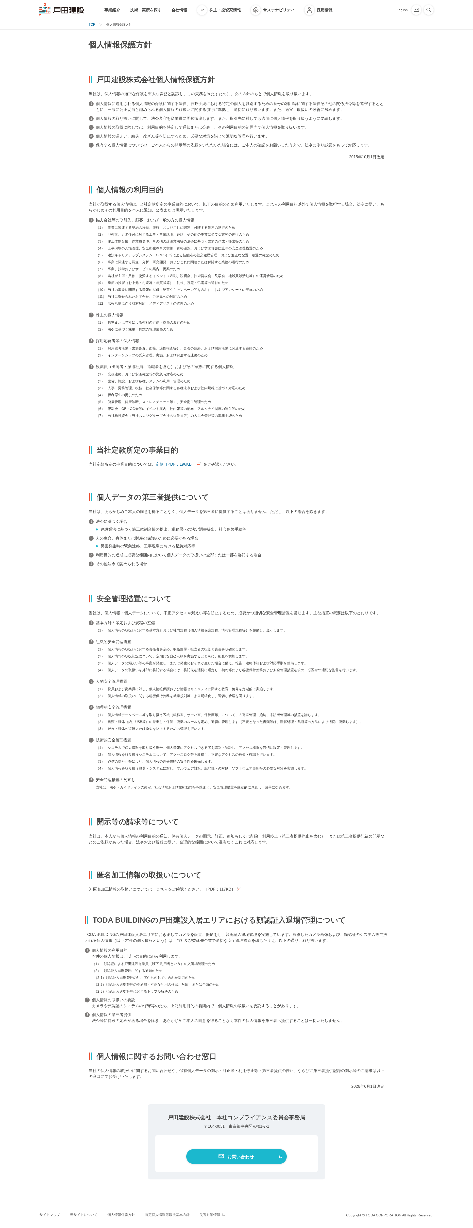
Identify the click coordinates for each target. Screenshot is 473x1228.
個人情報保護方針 (121, 1215)
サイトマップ (49, 1215)
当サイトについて (84, 1215)
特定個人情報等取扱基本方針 (167, 1215)
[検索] (429, 10)
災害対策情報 (210, 1215)
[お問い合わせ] (416, 10)
